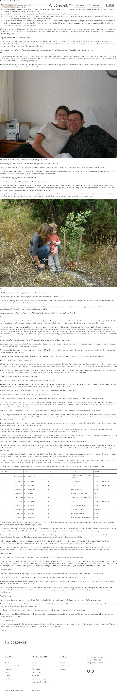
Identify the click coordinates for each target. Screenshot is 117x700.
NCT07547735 (29, 514)
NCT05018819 (29, 482)
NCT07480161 (29, 498)
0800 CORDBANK (97, 657)
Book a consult (27, 5)
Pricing (7, 676)
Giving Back (36, 669)
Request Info (64, 669)
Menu (110, 5)
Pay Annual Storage (39, 679)
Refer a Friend (96, 5)
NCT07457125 (29, 518)
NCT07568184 (29, 494)
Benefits (8, 663)
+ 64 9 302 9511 (95, 660)
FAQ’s (7, 672)
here (15, 620)
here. (9, 553)
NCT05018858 (29, 502)
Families (35, 666)
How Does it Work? (12, 666)
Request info (20, 5)
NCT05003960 (29, 486)
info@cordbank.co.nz (95, 663)
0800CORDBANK (80, 5)
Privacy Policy (36, 690)
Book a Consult (65, 666)
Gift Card (35, 676)
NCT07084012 (29, 506)
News (34, 663)
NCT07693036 (29, 490)
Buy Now (9, 5)
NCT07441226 (29, 510)
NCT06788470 (29, 476)
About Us (8, 669)
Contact (62, 663)
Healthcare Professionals (40, 682)
